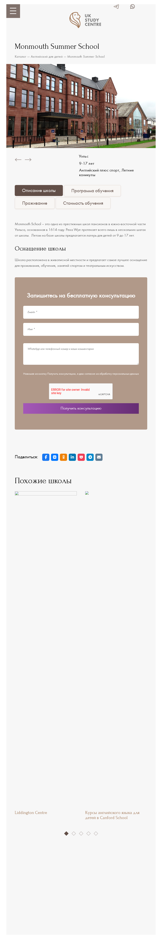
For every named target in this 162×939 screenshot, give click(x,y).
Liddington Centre (31, 812)
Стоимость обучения (83, 203)
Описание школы (39, 190)
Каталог (20, 57)
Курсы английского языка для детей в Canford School (112, 815)
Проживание (34, 203)
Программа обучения (92, 191)
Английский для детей (47, 57)
